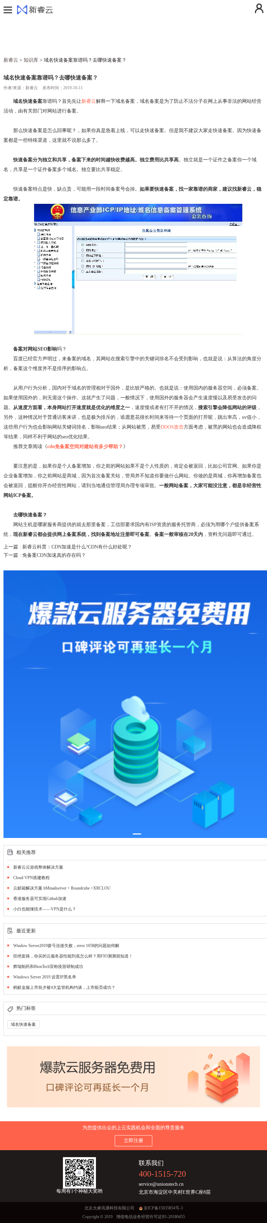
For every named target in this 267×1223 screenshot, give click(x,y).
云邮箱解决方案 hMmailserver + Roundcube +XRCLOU (62, 888)
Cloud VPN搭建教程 (31, 877)
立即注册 (133, 1140)
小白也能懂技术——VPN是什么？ (44, 909)
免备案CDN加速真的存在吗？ (54, 555)
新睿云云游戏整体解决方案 (38, 867)
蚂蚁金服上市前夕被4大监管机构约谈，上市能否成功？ (64, 987)
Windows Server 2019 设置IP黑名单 (44, 977)
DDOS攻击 (172, 427)
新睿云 (88, 101)
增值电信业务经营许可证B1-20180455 (150, 1216)
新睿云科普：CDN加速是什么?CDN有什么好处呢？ (77, 546)
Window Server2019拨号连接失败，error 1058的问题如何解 (66, 945)
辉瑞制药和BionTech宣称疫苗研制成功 (48, 966)
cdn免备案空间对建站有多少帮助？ (85, 446)
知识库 (31, 60)
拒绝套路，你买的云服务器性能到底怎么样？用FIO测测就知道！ (73, 956)
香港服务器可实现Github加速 (39, 898)
